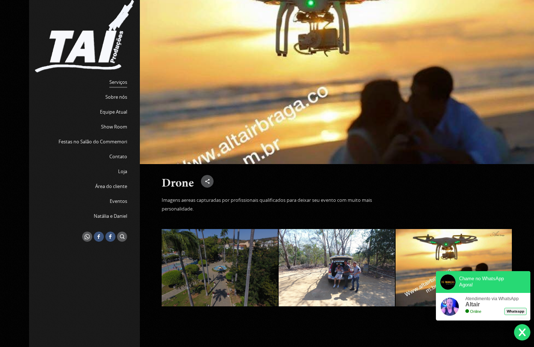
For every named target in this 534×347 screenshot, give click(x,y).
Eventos (118, 201)
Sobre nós (116, 97)
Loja (122, 171)
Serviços (118, 82)
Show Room (114, 126)
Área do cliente (111, 186)
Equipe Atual (113, 112)
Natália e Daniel (110, 216)
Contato (118, 156)
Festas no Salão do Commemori (92, 141)
